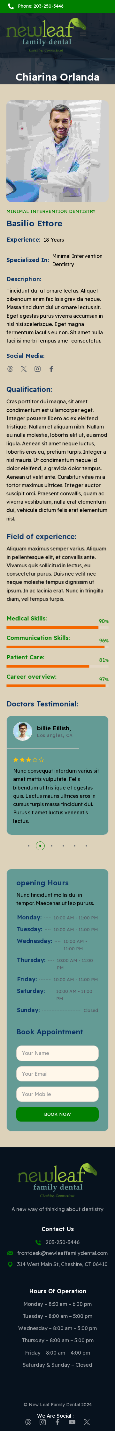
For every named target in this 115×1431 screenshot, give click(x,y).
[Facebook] (51, 369)
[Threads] (10, 369)
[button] (83, 34)
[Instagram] (37, 369)
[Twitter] (23, 369)
